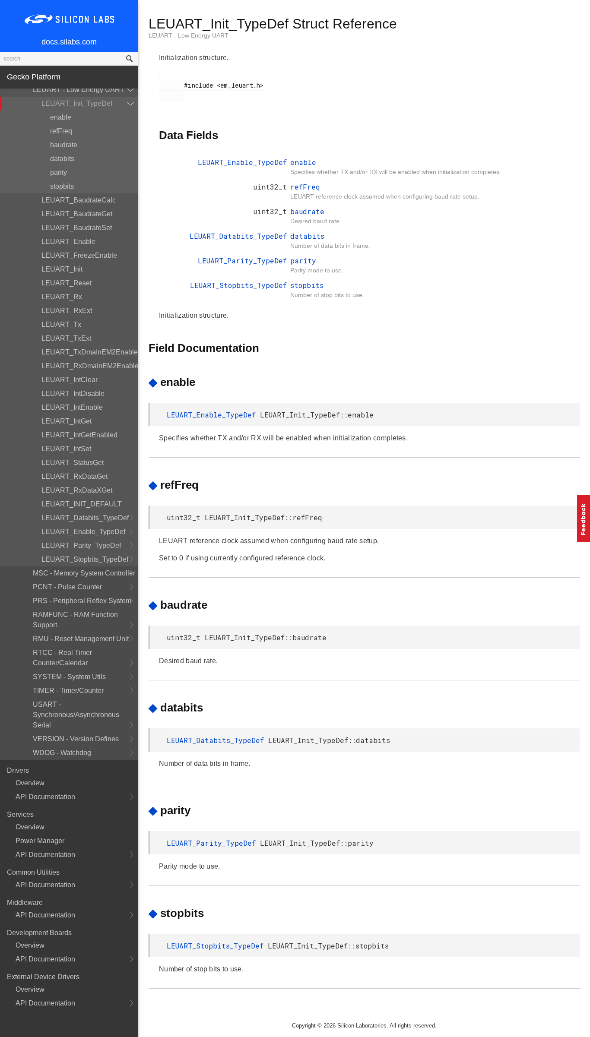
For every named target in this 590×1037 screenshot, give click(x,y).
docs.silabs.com (69, 42)
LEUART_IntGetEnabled (79, 435)
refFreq (61, 131)
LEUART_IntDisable (73, 393)
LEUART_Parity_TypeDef (81, 545)
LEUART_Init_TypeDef (76, 103)
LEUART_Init (61, 269)
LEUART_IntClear (69, 379)
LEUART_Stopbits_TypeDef (84, 559)
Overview (30, 783)
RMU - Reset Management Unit (81, 638)
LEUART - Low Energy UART (78, 89)
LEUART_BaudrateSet (76, 227)
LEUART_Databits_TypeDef (85, 518)
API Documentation (45, 796)
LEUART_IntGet (66, 421)
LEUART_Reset (66, 283)
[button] (583, 518)
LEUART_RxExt (66, 310)
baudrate (63, 145)
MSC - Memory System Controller (84, 573)
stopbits (62, 186)
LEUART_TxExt (66, 338)
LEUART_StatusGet (72, 462)
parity (58, 172)
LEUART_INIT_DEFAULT (81, 504)
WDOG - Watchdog (62, 752)
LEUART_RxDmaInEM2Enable (89, 366)
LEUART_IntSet (66, 448)
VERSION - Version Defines (76, 739)
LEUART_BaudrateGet (76, 214)
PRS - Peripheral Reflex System (82, 600)
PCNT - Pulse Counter (67, 587)
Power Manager (40, 840)
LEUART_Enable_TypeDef (83, 531)
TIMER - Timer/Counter (68, 690)
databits (62, 158)
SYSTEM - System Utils (69, 676)
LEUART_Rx (61, 296)
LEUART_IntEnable (72, 407)
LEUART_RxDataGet (74, 476)
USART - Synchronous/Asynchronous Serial (76, 715)
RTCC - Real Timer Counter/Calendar (62, 658)
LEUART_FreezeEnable (79, 255)
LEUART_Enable (68, 241)
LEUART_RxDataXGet (76, 490)
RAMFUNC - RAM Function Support (75, 620)
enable (60, 117)
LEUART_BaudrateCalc (78, 200)
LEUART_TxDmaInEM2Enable (89, 352)
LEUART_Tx (61, 324)
